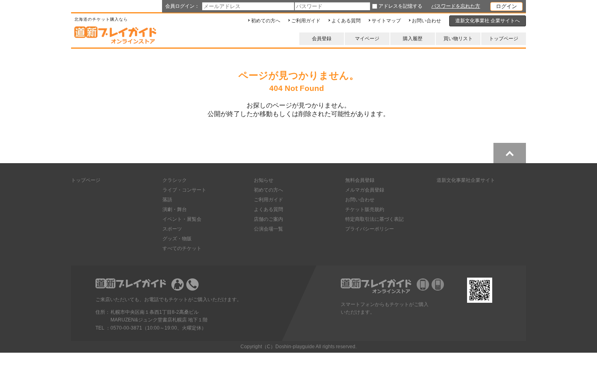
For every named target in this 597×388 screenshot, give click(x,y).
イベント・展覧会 (181, 219)
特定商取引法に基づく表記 (374, 219)
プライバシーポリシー (369, 229)
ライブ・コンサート (184, 190)
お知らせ (263, 180)
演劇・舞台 (174, 209)
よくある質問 (346, 21)
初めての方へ (265, 21)
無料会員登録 (359, 180)
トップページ (503, 38)
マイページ (367, 38)
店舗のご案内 (268, 219)
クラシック (174, 180)
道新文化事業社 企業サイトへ (487, 21)
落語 (167, 200)
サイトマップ (386, 21)
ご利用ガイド (305, 21)
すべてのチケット (181, 248)
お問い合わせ (426, 21)
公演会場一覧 (268, 229)
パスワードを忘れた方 (455, 6)
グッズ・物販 (177, 238)
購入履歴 (412, 38)
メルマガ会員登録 (364, 190)
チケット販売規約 (364, 209)
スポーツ (172, 229)
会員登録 (321, 38)
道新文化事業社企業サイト (466, 180)
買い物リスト (458, 38)
